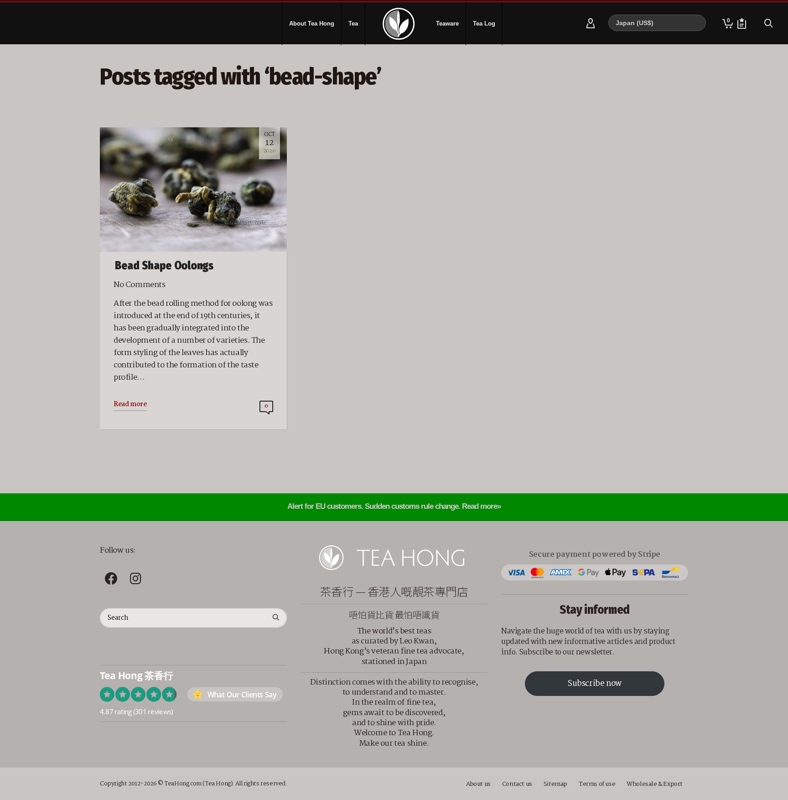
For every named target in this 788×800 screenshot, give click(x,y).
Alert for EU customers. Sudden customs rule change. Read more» (394, 506)
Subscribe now (595, 683)
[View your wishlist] (742, 23)
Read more (130, 404)
